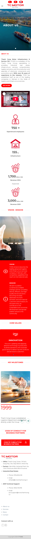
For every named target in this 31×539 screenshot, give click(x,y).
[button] (9, 354)
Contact (5, 515)
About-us (6, 506)
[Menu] (2, 6)
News (5, 512)
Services (5, 509)
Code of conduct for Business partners (13, 443)
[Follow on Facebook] (2, 525)
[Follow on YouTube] (5, 525)
